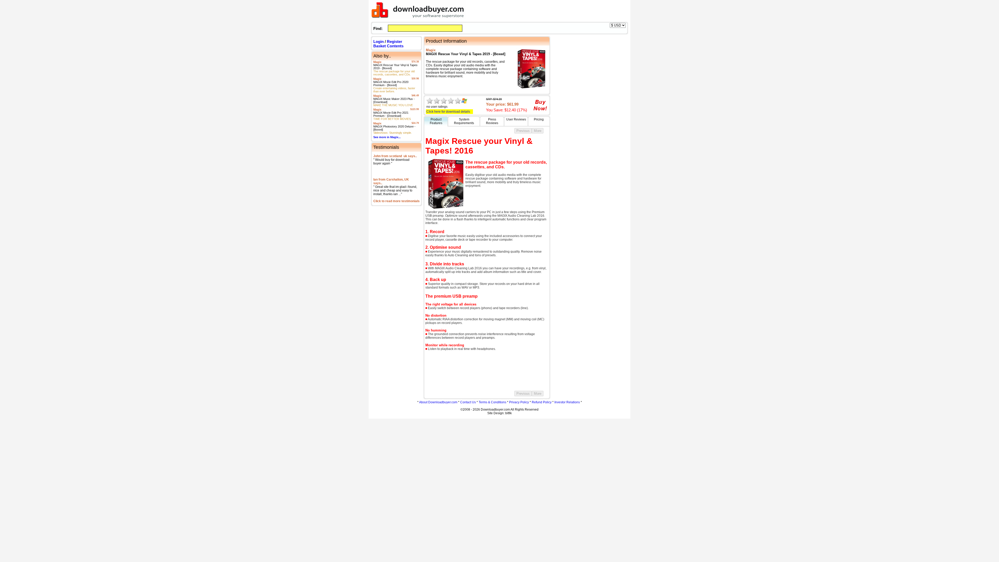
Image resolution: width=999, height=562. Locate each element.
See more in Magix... (387, 137)
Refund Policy (542, 402)
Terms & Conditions (492, 402)
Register (394, 41)
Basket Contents (388, 46)
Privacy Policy (519, 402)
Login (378, 41)
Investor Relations (567, 402)
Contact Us (468, 402)
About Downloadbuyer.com (438, 402)
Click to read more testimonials (396, 201)
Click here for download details (448, 111)
